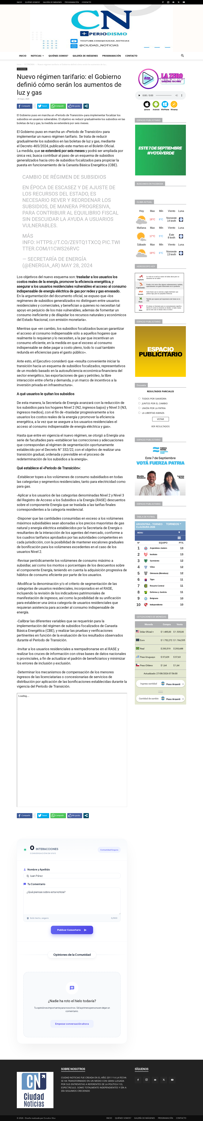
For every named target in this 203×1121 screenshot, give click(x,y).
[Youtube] (183, 2)
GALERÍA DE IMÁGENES (52, 2)
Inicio (19, 64)
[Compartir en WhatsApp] (58, 106)
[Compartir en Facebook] (24, 106)
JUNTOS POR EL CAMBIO (155, 403)
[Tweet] (43, 106)
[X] (178, 2)
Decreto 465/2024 (34, 146)
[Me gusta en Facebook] (74, 106)
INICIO (19, 2)
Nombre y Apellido (38, 869)
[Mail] (173, 2)
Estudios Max (50, 1118)
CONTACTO (86, 2)
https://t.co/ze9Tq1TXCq (68, 242)
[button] (182, 56)
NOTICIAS (36, 55)
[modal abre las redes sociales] (86, 106)
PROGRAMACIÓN (72, 2)
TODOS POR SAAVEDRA (154, 398)
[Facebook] (162, 2)
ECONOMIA (29, 64)
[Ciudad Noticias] (101, 28)
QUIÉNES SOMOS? (32, 2)
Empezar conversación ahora (72, 1023)
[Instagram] (168, 2)
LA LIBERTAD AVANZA (153, 412)
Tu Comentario (36, 884)
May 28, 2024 (76, 265)
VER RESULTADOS (160, 426)
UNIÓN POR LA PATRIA (154, 408)
